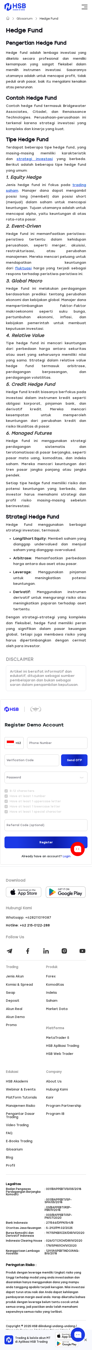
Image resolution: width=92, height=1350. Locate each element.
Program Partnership (63, 1106)
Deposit (12, 1000)
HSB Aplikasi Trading (62, 1046)
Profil (10, 1165)
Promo (11, 1025)
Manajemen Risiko (20, 1106)
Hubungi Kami (57, 1089)
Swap (10, 992)
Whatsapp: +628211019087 (28, 917)
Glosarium (25, 18)
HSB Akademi (17, 1081)
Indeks (51, 992)
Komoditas (55, 984)
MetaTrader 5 (57, 1038)
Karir (50, 1097)
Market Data (56, 1009)
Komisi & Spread (19, 984)
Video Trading (17, 1125)
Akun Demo (15, 1017)
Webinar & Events (21, 1089)
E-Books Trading (19, 1141)
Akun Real (14, 1009)
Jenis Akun (15, 976)
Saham (51, 1000)
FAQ (9, 1133)
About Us (54, 1081)
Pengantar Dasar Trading (20, 1115)
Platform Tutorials (21, 1097)
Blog (9, 1157)
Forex (51, 976)
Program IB (55, 1114)
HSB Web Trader (59, 1054)
